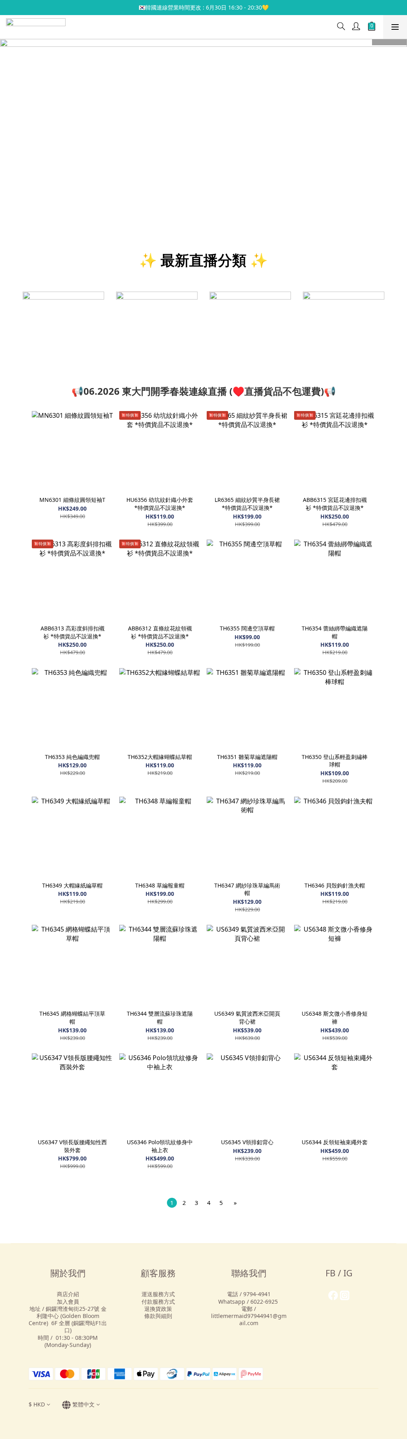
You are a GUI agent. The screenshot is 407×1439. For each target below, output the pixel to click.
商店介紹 (68, 1294)
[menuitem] (172, 1203)
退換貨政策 (158, 1308)
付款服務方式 (158, 1301)
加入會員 (68, 1301)
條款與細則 (158, 1316)
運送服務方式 (158, 1294)
